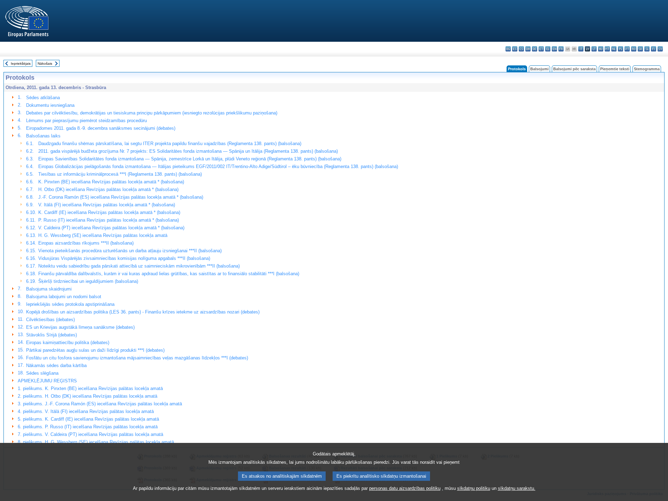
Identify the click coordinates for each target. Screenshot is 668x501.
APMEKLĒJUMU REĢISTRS (47, 380)
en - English (554, 48)
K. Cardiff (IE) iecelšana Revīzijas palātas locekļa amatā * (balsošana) (109, 212)
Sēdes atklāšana (43, 97)
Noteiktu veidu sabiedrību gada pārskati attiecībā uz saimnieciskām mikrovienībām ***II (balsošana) (139, 266)
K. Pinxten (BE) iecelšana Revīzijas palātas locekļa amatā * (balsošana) (111, 181)
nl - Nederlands (614, 48)
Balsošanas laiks (43, 135)
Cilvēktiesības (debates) (50, 319)
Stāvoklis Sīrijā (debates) (51, 334)
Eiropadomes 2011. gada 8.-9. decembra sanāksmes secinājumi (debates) (100, 128)
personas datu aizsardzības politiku (404, 488)
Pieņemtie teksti (614, 69)
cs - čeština (521, 48)
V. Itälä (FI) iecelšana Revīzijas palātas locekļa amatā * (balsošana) (106, 204)
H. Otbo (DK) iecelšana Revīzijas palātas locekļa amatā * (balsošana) (108, 189)
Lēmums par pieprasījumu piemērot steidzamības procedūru (86, 120)
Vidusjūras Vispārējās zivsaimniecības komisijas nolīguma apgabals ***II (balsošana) (124, 258)
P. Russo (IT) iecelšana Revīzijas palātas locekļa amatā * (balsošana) (108, 220)
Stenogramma (647, 69)
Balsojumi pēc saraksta (574, 69)
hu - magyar (600, 48)
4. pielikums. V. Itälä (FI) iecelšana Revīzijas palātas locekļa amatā (86, 411)
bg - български (508, 48)
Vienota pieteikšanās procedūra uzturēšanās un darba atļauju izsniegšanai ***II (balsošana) (130, 250)
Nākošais (45, 63)
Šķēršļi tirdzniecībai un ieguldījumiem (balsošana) (88, 281)
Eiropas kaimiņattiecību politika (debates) (67, 342)
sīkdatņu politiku (473, 488)
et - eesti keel (541, 48)
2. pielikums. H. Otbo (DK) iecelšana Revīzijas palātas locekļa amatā (87, 396)
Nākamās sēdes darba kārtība (56, 365)
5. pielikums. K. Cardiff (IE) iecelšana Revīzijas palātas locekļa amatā (88, 419)
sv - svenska (660, 48)
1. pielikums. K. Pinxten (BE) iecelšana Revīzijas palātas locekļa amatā (90, 388)
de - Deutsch (534, 48)
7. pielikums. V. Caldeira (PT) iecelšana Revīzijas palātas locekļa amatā (90, 434)
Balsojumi (539, 69)
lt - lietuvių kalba (594, 48)
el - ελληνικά (547, 48)
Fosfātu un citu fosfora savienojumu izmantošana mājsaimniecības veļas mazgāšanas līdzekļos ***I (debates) (137, 357)
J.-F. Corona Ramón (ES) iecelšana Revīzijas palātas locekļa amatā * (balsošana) (120, 197)
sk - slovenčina (640, 48)
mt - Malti (607, 48)
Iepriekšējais (21, 63)
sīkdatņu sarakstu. (516, 488)
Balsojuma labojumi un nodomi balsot (63, 296)
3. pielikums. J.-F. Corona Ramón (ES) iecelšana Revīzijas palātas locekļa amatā (100, 403)
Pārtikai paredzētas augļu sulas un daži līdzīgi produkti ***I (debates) (95, 350)
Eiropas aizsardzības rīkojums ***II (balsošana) (86, 243)
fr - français (561, 48)
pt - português (627, 48)
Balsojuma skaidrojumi (49, 289)
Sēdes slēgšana (42, 373)
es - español (514, 48)
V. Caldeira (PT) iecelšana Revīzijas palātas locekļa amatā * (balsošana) (111, 227)
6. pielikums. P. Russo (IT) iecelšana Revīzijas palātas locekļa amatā (88, 426)
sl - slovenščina (647, 48)
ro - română (633, 48)
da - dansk (528, 48)
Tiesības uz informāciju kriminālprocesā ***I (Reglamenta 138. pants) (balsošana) (120, 174)
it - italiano (580, 48)
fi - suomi (653, 48)
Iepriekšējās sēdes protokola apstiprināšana (70, 304)
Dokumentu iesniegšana (50, 105)
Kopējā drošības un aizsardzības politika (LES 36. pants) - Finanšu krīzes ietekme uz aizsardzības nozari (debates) (143, 312)
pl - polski (620, 48)
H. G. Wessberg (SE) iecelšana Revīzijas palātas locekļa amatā (102, 235)
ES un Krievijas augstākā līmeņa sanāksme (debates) (80, 327)
